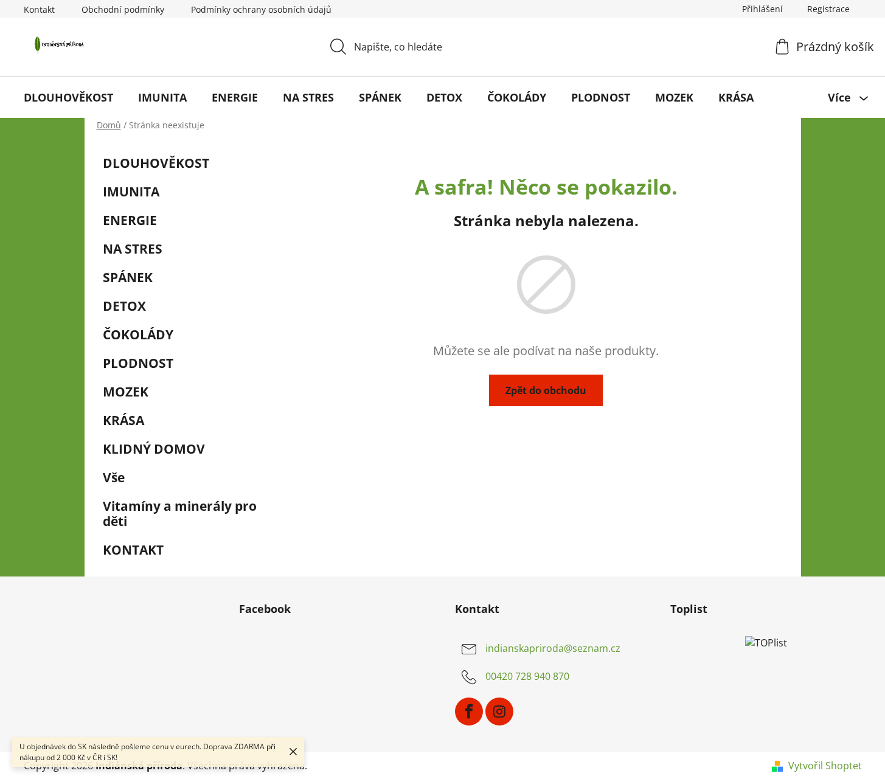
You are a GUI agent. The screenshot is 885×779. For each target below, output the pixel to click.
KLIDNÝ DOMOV (154, 448)
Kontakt (39, 9)
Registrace (828, 9)
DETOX (124, 305)
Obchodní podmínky (123, 9)
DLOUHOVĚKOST (156, 162)
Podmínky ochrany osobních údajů (261, 9)
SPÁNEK (128, 277)
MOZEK (125, 391)
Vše (114, 477)
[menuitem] (68, 97)
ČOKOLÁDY (138, 334)
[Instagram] (499, 711)
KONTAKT (133, 549)
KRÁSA (123, 420)
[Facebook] (469, 711)
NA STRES (132, 248)
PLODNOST (138, 363)
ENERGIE (130, 220)
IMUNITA (131, 191)
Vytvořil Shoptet (825, 765)
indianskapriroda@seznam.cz (552, 648)
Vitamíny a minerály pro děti (180, 513)
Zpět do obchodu (545, 390)
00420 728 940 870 (527, 676)
